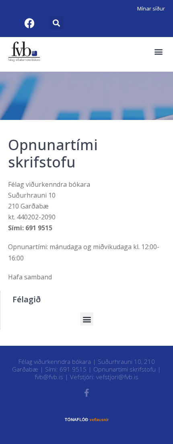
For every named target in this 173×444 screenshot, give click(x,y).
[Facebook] (29, 23)
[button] (56, 23)
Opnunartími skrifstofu (124, 369)
